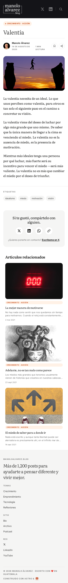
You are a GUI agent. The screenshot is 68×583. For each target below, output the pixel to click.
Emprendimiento (12, 496)
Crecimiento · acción (18, 23)
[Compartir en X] (19, 231)
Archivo (7, 526)
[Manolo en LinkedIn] (51, 9)
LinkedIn (8, 550)
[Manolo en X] (42, 9)
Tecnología (9, 502)
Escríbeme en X (50, 239)
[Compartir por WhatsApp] (39, 231)
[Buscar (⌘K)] (61, 9)
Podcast (7, 531)
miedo (23, 198)
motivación (37, 198)
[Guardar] (54, 46)
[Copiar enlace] (49, 231)
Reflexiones (9, 507)
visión (51, 198)
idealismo (10, 198)
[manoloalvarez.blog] (12, 9)
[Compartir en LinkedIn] (29, 231)
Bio (5, 520)
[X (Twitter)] (4, 544)
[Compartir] (62, 46)
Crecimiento (9, 491)
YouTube (8, 555)
